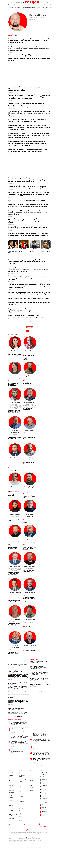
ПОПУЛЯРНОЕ (34, 728)
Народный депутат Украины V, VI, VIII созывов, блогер (30, 648)
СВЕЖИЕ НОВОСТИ (13, 661)
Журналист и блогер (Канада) (15, 352)
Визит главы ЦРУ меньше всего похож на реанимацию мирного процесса (14, 439)
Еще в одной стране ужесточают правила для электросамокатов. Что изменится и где (18, 665)
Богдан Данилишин (15, 566)
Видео (20, 794)
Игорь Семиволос (30, 402)
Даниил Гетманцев (15, 592)
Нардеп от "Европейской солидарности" (15, 435)
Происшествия (11, 792)
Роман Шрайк (29, 351)
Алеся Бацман (15, 514)
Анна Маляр (15, 376)
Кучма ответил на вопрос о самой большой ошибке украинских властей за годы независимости (41, 747)
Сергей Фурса (29, 430)
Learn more (27, 252)
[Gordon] (32, 2)
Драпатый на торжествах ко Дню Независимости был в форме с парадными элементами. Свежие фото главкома (19, 743)
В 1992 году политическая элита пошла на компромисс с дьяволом (29, 628)
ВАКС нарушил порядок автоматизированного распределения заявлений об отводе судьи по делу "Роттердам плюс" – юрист (17, 707)
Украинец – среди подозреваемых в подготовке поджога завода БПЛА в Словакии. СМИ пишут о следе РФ (16, 670)
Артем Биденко (15, 458)
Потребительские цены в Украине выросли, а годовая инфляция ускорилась (14, 574)
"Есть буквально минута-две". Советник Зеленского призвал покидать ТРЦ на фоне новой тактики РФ (18, 682)
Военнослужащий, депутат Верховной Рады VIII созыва (29, 595)
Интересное (11, 797)
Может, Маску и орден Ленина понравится (29, 438)
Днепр (31, 785)
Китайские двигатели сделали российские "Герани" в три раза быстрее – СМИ (17, 713)
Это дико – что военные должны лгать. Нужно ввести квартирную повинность (14, 493)
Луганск (31, 790)
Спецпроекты (22, 801)
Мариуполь (32, 787)
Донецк (31, 780)
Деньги (10, 777)
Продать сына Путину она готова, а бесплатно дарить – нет (15, 519)
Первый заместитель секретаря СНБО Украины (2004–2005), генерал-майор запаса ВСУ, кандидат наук (29, 623)
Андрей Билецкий (30, 376)
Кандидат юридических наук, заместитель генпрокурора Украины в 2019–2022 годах (30, 542)
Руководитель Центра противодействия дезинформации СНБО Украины (15, 542)
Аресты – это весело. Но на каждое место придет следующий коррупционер (14, 469)
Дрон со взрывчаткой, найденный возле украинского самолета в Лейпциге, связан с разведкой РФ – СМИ (18, 687)
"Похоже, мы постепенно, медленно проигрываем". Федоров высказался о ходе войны (41, 759)
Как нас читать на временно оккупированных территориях (12, 816)
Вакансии (10, 803)
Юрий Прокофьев (30, 619)
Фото (20, 791)
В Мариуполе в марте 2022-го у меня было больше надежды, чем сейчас (14, 654)
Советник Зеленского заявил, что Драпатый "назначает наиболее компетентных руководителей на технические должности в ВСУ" (40, 733)
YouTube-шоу (22, 798)
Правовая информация (11, 811)
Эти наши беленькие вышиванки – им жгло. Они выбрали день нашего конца (29, 599)
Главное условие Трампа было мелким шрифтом (14, 355)
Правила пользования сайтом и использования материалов (24, 807)
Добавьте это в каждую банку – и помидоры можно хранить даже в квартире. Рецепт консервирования (19, 730)
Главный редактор (15, 516)
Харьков (31, 782)
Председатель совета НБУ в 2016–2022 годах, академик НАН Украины (15, 569)
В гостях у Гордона (33, 4)
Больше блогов (40, 689)
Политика (10, 775)
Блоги (41, 4)
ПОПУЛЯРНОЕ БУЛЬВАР (14, 719)
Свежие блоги (34, 659)
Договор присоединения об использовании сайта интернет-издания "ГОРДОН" (24, 818)
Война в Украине (12, 772)
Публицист (30, 518)
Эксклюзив (21, 789)
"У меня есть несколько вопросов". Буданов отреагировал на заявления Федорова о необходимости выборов (41, 753)
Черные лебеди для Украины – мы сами (28, 463)
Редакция (10, 805)
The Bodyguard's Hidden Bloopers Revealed (34, 250)
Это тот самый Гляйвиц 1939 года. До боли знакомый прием (29, 408)
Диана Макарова (15, 619)
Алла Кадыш (15, 351)
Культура (10, 785)
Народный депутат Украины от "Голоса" (15, 489)
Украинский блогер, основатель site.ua (30, 353)
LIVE (20, 786)
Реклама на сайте (12, 808)
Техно (9, 787)
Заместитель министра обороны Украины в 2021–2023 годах (15, 379)
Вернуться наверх (44, 826)
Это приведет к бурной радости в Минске (29, 571)
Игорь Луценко (30, 592)
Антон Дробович (15, 402)
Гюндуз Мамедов (29, 539)
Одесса (31, 777)
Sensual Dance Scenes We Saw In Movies (23, 250)
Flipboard (44, 802)
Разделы (21, 770)
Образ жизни (11, 790)
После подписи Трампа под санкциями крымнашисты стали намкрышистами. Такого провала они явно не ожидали (27, 278)
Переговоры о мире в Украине (29, 7)
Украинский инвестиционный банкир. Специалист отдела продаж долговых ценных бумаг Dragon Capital (30, 434)
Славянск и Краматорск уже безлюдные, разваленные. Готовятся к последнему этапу (14, 625)
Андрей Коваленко (15, 539)
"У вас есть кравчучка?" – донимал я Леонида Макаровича (29, 651)
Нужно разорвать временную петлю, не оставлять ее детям (28, 382)
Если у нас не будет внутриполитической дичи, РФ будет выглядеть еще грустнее (29, 357)
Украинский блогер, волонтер (15, 621)
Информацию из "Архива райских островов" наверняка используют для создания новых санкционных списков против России (28, 212)
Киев (31, 772)
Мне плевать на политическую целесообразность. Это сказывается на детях (13, 546)
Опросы (21, 796)
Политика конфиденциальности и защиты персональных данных (23, 812)
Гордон (9, 9)
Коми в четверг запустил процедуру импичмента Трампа (28, 298)
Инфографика (11, 795)
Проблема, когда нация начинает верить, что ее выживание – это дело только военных (14, 412)
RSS (43, 804)
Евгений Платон (19, 9)
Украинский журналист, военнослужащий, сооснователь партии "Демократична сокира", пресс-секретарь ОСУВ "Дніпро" (29, 490)
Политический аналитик (30, 568)
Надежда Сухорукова (15, 646)
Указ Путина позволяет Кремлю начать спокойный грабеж (29, 521)
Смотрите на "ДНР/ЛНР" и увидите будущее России (26, 200)
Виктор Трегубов (29, 487)
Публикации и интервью (20, 4)
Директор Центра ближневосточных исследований (29, 405)
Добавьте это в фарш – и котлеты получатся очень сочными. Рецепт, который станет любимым (19, 750)
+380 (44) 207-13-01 (15, 824)
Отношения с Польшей (43, 7)
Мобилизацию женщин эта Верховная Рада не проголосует (14, 602)
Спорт (9, 782)
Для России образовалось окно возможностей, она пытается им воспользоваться (13, 383)
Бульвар (46, 4)
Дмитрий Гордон (44, 773)
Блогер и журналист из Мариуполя (15, 650)
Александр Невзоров (29, 515)
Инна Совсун (15, 487)
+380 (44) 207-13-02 (30, 824)
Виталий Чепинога (30, 645)
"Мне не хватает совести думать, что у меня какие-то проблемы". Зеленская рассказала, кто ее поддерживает (20, 736)
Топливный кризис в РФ (14, 7)
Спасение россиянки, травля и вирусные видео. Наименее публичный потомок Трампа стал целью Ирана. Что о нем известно (18, 676)
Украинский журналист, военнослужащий (30, 460)
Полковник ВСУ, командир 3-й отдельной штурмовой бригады (30, 379)
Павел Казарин (30, 458)
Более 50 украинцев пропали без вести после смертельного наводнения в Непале (20, 701)
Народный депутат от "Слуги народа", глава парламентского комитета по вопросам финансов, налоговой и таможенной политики (15, 596)
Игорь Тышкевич (29, 566)
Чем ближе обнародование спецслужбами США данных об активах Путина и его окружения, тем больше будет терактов (29, 261)
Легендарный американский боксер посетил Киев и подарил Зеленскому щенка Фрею (41, 740)
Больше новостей (18, 716)
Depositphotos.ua (27, 837)
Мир (9, 780)
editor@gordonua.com (46, 824)
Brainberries (21, 252)
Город (31, 770)
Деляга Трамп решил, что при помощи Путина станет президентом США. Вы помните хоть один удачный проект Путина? (29, 220)
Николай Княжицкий (15, 431)
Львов (31, 775)
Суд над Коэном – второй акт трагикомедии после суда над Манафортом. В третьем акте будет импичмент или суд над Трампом (29, 113)
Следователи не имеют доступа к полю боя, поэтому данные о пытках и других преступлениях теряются (29, 547)
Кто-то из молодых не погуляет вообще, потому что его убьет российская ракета (29, 495)
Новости (10, 4)
